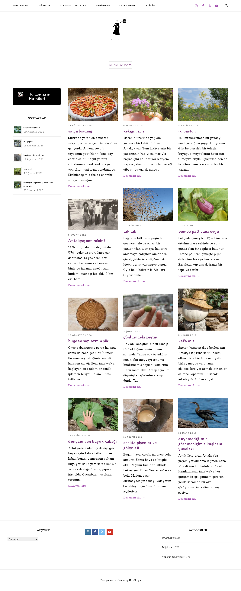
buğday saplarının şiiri (89, 340)
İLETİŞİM (149, 5)
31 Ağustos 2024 (80, 125)
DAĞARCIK (44, 5)
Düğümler (167, 547)
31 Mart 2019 (187, 433)
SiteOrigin (135, 580)
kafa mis (186, 340)
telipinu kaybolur (32, 127)
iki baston (187, 131)
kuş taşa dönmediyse (34, 155)
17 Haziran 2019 (79, 435)
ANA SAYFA (20, 5)
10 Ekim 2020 (187, 225)
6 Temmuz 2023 (133, 125)
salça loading (80, 131)
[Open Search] (226, 5)
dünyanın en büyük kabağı (92, 441)
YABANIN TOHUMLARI (73, 5)
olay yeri (28, 169)
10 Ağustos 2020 (80, 335)
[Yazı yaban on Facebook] (203, 5)
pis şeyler (28, 141)
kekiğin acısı (134, 131)
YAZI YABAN (127, 5)
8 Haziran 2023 (189, 125)
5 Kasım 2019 (187, 335)
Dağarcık (167, 538)
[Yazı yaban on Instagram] (196, 5)
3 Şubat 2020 (132, 331)
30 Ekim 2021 (132, 225)
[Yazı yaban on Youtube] (217, 5)
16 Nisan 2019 (133, 437)
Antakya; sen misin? (86, 240)
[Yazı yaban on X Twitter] (210, 5)
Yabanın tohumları (172, 557)
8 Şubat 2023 (77, 234)
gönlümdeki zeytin (140, 337)
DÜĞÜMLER (103, 5)
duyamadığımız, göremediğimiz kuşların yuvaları (200, 443)
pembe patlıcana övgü (198, 231)
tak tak (129, 231)
